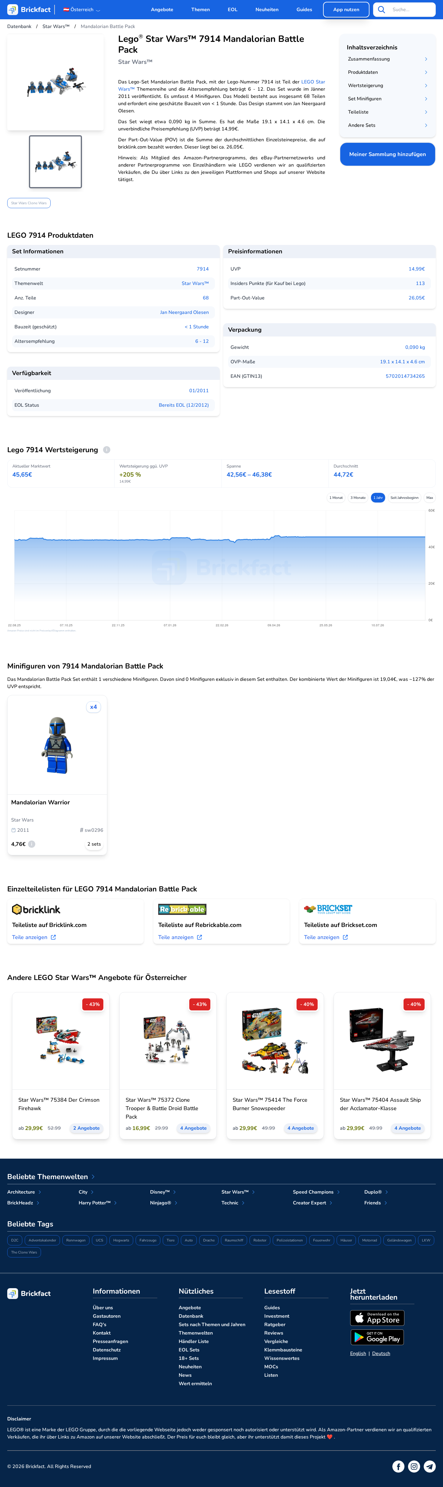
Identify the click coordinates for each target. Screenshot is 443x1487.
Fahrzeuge (148, 1240)
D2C (14, 1240)
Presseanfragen (110, 1341)
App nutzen (346, 9)
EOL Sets (189, 1350)
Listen (271, 1375)
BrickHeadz (20, 1203)
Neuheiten (267, 9)
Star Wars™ (195, 283)
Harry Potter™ (95, 1203)
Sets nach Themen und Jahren (212, 1324)
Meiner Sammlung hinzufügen (387, 154)
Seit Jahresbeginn (405, 497)
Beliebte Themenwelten (47, 1176)
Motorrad (369, 1240)
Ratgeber (274, 1324)
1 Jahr (378, 497)
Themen (200, 9)
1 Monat (336, 497)
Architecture (21, 1192)
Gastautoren (107, 1316)
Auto (189, 1240)
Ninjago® (160, 1203)
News (185, 1375)
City (83, 1192)
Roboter (259, 1240)
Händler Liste (194, 1341)
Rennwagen (76, 1240)
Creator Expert (309, 1203)
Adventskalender (42, 1240)
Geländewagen (399, 1240)
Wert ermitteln (195, 1383)
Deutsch (381, 1353)
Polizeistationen (290, 1240)
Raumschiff (234, 1240)
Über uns (103, 1307)
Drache (209, 1240)
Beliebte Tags (30, 1224)
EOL (232, 9)
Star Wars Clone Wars (29, 203)
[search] (381, 9)
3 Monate (358, 497)
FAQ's (99, 1324)
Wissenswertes (282, 1358)
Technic (230, 1203)
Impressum (105, 1358)
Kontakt (102, 1333)
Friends (372, 1203)
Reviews (273, 1333)
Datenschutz (107, 1350)
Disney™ (160, 1192)
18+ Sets (189, 1358)
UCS (99, 1240)
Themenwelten (196, 1333)
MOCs (271, 1366)
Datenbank (191, 1316)
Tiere (170, 1240)
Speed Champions (313, 1192)
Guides (304, 9)
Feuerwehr (321, 1240)
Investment (276, 1316)
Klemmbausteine (283, 1350)
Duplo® (373, 1192)
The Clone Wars (24, 1252)
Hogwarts (121, 1240)
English (358, 1353)
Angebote (162, 9)
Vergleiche (276, 1341)
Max (429, 497)
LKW (426, 1240)
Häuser (346, 1240)
